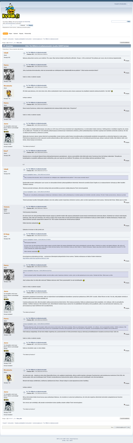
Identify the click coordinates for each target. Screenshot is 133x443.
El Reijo (6, 234)
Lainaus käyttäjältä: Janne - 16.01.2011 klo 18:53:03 (36, 323)
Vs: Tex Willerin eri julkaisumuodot (36, 52)
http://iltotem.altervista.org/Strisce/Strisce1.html (36, 258)
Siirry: (112, 427)
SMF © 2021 (66, 438)
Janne (6, 124)
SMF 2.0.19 (59, 438)
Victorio (6, 207)
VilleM (6, 53)
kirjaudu (20, 21)
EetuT (6, 151)
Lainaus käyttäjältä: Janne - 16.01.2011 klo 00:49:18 (36, 191)
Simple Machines (74, 438)
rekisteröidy (27, 21)
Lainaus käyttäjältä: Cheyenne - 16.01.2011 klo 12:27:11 (37, 270)
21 (15, 42)
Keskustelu (123, 4)
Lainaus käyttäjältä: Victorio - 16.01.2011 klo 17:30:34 (36, 239)
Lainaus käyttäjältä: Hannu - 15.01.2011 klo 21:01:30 (36, 174)
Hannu (6, 65)
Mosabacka (8, 86)
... (13, 42)
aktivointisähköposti (10, 23)
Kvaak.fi (117, 4)
